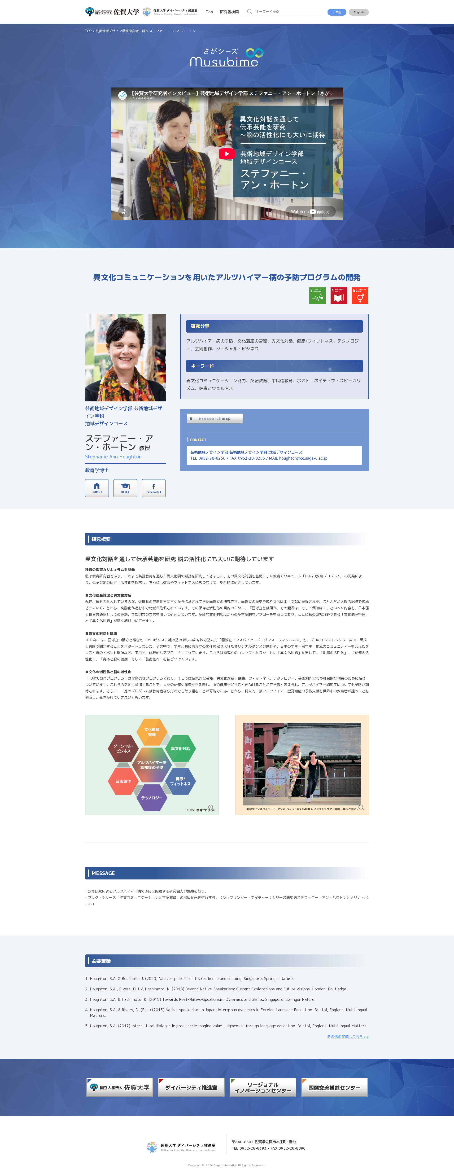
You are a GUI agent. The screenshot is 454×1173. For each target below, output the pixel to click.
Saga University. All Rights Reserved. (240, 1165)
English (359, 12)
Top (209, 11)
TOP (88, 31)
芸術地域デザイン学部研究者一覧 (120, 31)
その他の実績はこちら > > (348, 1036)
